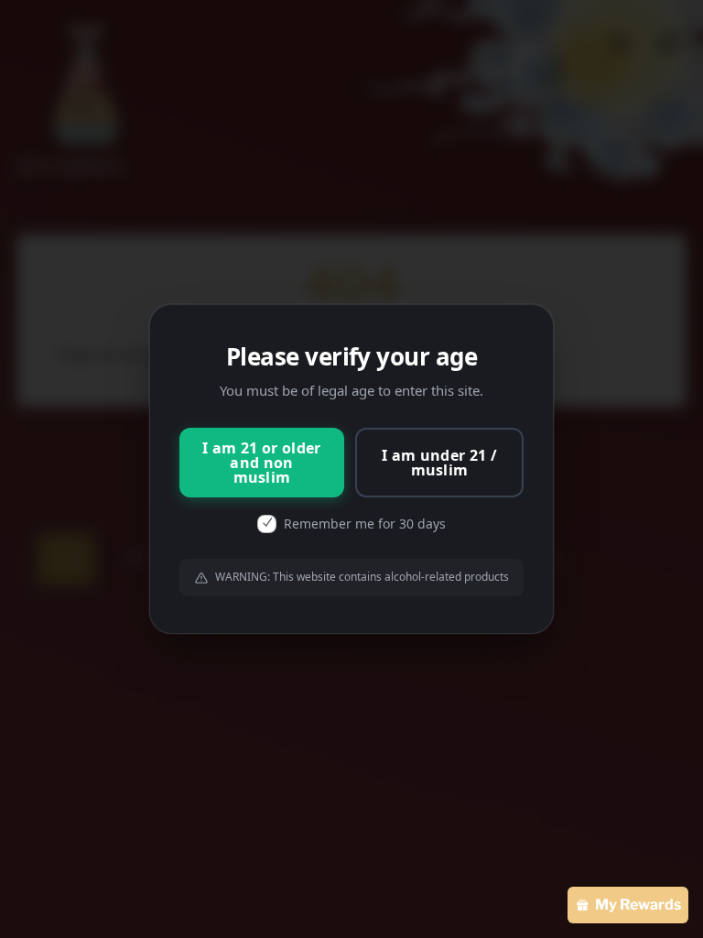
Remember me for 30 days (365, 523)
